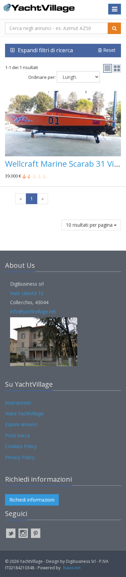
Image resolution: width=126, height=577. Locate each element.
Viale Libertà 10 (26, 293)
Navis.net (72, 568)
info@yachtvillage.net (33, 311)
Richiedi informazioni (31, 499)
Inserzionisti (18, 402)
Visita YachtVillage (24, 413)
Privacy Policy (20, 457)
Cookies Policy (21, 446)
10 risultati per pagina (90, 225)
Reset (109, 50)
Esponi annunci (21, 424)
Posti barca (17, 435)
